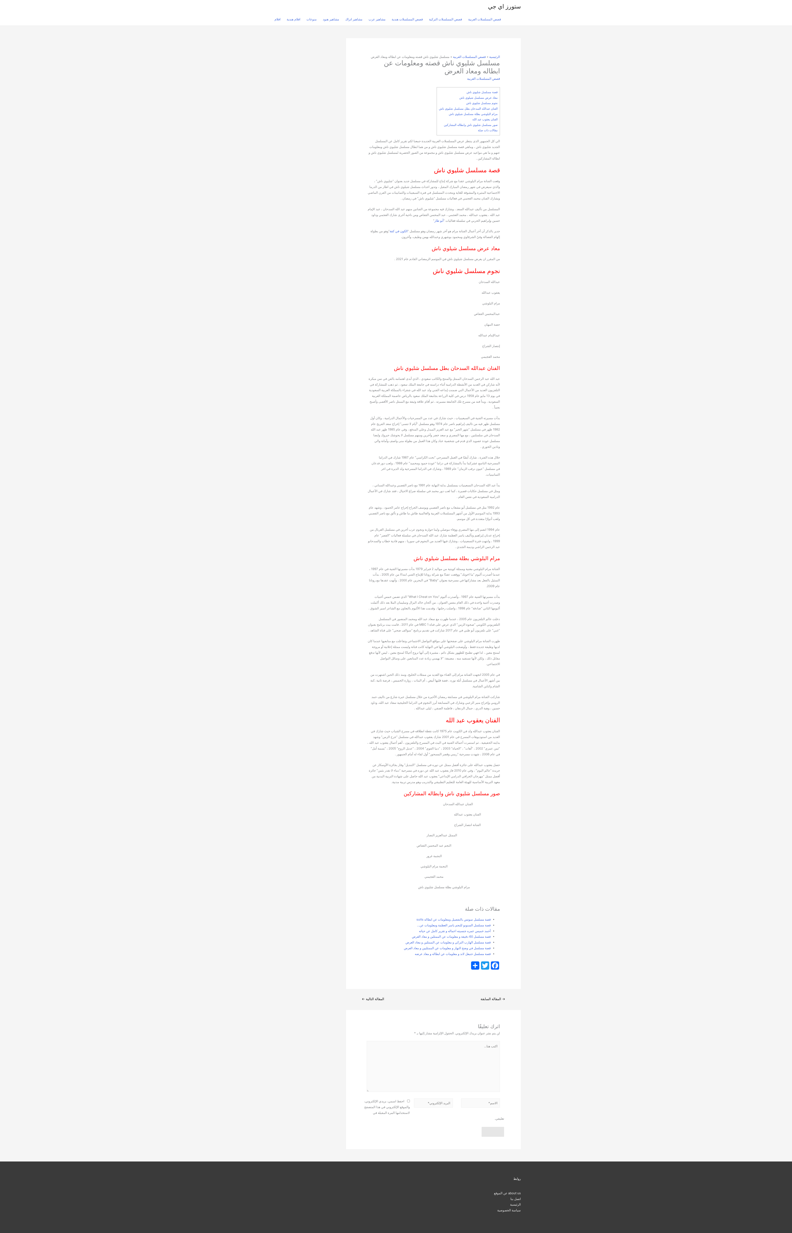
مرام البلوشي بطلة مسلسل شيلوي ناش (473, 114)
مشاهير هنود (331, 19)
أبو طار (438, 221)
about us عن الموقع (507, 1193)
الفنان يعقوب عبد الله (485, 119)
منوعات (311, 19)
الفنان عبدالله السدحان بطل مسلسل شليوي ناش (468, 108)
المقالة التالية (373, 999)
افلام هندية (293, 19)
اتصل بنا (515, 1199)
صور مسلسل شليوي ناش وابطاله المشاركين (471, 125)
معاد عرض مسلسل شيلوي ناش (478, 97)
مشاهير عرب (377, 19)
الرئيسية (515, 1204)
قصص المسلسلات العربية (484, 19)
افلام (277, 19)
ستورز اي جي (504, 6)
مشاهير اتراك (353, 19)
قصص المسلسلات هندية (407, 19)
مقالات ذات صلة (488, 130)
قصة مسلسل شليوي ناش (482, 92)
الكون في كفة (399, 231)
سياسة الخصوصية (509, 1210)
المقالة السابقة (493, 999)
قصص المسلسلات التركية (445, 19)
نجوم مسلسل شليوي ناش (482, 103)
